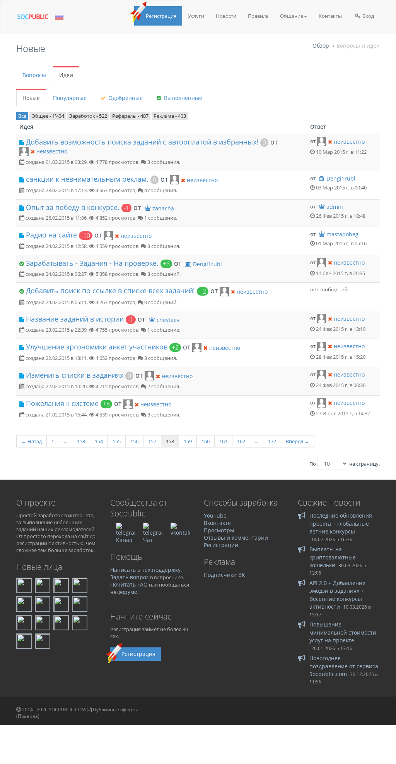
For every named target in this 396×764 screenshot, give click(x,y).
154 (99, 441)
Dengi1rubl (340, 178)
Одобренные (125, 98)
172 (272, 441)
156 (134, 441)
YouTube (215, 515)
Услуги (196, 15)
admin (334, 206)
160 (205, 441)
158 (170, 441)
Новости (226, 15)
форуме (127, 591)
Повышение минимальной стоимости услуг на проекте (342, 632)
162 (241, 441)
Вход (367, 15)
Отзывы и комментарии (236, 537)
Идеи (66, 75)
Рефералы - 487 (130, 115)
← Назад (31, 441)
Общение (291, 15)
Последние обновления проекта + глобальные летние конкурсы (340, 523)
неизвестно (51, 151)
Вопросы (34, 75)
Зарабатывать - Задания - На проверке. (92, 263)
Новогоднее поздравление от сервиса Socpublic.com (343, 666)
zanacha (163, 208)
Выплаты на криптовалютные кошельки (332, 557)
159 (188, 441)
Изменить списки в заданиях (74, 375)
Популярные (70, 98)
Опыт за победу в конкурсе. (72, 207)
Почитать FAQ (129, 584)
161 (223, 441)
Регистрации (221, 545)
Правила (258, 15)
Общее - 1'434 (47, 115)
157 (152, 441)
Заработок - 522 (88, 115)
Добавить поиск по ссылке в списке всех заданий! (110, 290)
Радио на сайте (51, 234)
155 (117, 441)
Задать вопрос (129, 577)
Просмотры (219, 530)
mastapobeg (342, 234)
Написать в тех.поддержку (145, 569)
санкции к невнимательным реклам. (87, 179)
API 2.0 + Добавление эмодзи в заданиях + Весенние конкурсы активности (337, 594)
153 (81, 441)
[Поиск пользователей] (24, 150)
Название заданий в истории (75, 318)
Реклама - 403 (170, 115)
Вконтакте (217, 523)
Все (22, 115)
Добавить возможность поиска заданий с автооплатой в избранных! (142, 141)
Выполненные (182, 98)
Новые (31, 98)
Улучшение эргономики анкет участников (96, 346)
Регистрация (161, 15)
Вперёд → (297, 441)
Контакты (330, 15)
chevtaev (168, 319)
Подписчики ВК (224, 574)
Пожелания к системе (62, 403)
